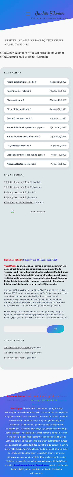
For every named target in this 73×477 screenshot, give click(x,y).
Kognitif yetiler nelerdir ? (19, 91)
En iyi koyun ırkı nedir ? (15, 192)
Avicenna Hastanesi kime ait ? (21, 164)
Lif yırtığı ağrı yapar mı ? (19, 145)
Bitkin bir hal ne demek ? (19, 109)
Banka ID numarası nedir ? (19, 118)
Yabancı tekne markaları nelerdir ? (23, 136)
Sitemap (42, 56)
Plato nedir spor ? (15, 100)
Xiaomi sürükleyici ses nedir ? (21, 82)
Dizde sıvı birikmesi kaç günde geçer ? (26, 154)
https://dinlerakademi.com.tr (46, 52)
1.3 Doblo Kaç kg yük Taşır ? (17, 182)
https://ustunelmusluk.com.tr (18, 56)
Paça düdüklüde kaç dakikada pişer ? (25, 127)
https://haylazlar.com (13, 52)
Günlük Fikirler (49, 13)
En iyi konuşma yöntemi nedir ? (18, 202)
